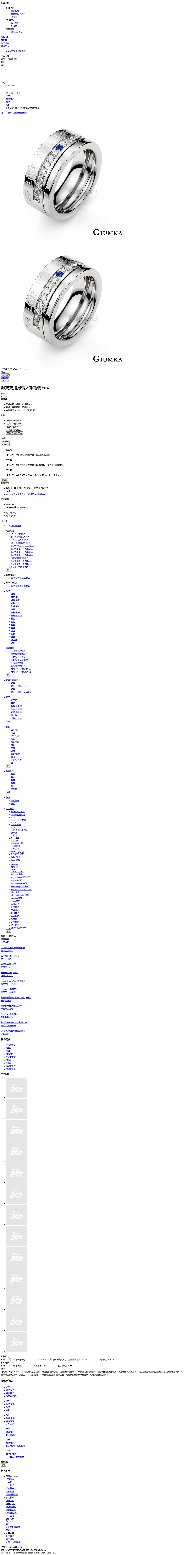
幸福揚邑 (15, 916)
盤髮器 (14, 789)
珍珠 (13, 625)
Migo (13, 869)
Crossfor (14, 840)
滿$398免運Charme (19, 686)
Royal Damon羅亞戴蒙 (20, 877)
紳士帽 (14, 715)
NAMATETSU (17, 871)
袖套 (13, 751)
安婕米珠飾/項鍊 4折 (20, 558)
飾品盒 (14, 640)
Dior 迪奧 (15, 838)
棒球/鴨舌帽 (16, 706)
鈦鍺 (13, 637)
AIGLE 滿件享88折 (19, 540)
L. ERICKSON (17, 854)
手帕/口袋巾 (16, 760)
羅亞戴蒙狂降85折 (19, 654)
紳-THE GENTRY (19, 928)
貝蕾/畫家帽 (16, 712)
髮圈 (13, 777)
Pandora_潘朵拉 (18, 874)
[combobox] (92, 85)
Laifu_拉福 (15, 857)
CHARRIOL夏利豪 (19, 830)
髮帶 (13, 780)
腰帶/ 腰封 (15, 742)
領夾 (13, 757)
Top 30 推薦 (16, 526)
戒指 (13, 603)
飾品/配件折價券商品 (20, 578)
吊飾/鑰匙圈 (16, 615)
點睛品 (14, 833)
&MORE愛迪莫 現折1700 (22, 552)
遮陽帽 (14, 700)
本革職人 (15, 910)
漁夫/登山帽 (16, 709)
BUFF (13, 822)
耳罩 (13, 763)
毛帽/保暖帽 (16, 718)
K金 (13, 622)
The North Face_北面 (20, 895)
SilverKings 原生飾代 (20, 886)
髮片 (13, 804)
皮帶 (13, 739)
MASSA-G (15, 867)
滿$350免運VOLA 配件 (21, 692)
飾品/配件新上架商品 (20, 586)
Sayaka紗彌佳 (17, 880)
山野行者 (15, 904)
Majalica (14, 865)
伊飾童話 (15, 913)
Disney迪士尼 (17, 843)
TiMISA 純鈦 (16, 898)
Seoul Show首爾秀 (19, 883)
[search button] (2, 88)
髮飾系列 (10, 771)
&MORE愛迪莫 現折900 (21, 564)
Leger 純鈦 (15, 860)
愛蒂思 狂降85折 (18, 657)
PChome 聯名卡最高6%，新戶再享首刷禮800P (26, 494)
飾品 (8, 591)
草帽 (13, 703)
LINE (13, 862)
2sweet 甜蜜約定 (18, 815)
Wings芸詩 (15, 901)
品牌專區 (10, 809)
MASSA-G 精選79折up (21, 669)
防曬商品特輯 (17, 663)
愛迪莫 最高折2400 (19, 660)
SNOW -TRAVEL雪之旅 (21, 889)
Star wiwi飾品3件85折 (20, 543)
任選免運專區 (12, 680)
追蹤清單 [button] (10, 51)
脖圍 (13, 733)
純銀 (13, 628)
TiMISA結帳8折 (18, 534)
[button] (92, 17)
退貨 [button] (16, 51)
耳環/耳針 (15, 597)
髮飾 (13, 774)
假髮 (8, 797)
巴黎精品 (15, 907)
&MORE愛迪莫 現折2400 (22, 549)
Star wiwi (15, 892)
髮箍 (13, 783)
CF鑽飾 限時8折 (18, 651)
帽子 (8, 697)
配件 (8, 727)
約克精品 (15, 925)
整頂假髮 (15, 800)
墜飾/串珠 (15, 612)
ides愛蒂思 (15, 846)
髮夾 (13, 786)
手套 (13, 748)
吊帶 (13, 745)
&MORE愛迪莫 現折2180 (22, 555)
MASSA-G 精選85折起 (21, 672)
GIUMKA (15, 849)
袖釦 (13, 618)
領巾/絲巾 (15, 736)
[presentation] (92, 177)
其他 (13, 643)
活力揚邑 (15, 922)
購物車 (4, 40)
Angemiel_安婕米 (18, 820)
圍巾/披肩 (15, 730)
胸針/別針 (15, 606)
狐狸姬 (14, 919)
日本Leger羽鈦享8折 (20, 537)
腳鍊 (13, 609)
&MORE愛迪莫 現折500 (21, 561)
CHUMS (14, 835)
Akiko (13, 817)
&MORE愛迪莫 (18, 812)
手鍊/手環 (15, 600)
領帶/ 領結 (15, 754)
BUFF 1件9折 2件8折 (20, 567)
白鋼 (13, 634)
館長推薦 (10, 648)
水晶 (13, 631)
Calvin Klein (16, 825)
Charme (14, 827)
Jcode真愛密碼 (17, 852)
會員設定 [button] (22, 51)
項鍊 (13, 594)
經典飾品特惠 (17, 666)
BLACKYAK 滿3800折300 (22, 546)
